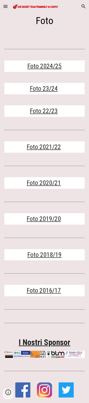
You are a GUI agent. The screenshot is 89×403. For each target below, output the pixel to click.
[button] (5, 6)
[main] (44, 21)
